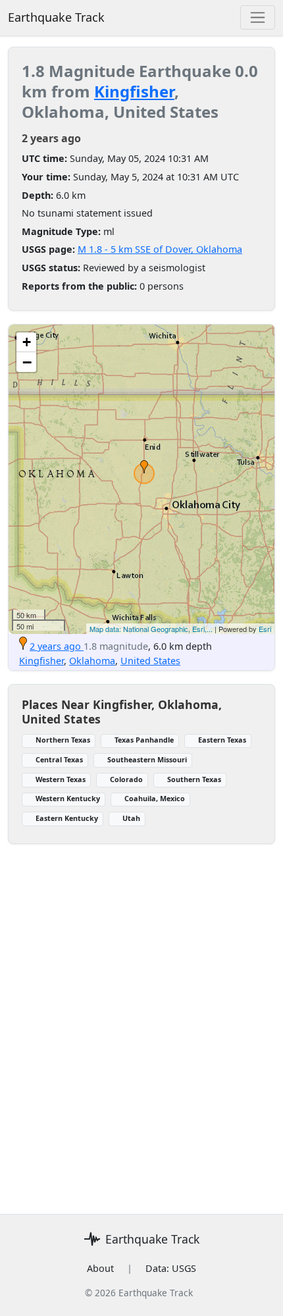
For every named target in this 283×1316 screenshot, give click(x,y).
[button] (144, 466)
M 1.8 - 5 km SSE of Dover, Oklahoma (160, 249)
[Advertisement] (141, 1021)
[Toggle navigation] (257, 17)
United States (150, 660)
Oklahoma (92, 660)
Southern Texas (194, 779)
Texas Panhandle (144, 740)
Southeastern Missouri (147, 759)
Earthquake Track (56, 17)
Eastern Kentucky (67, 818)
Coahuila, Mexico (154, 798)
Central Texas (59, 759)
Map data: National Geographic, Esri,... (151, 628)
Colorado (126, 779)
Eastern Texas (222, 740)
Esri (265, 628)
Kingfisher (134, 91)
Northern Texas (63, 740)
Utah (131, 818)
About (100, 1268)
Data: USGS (170, 1268)
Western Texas (61, 779)
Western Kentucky (68, 798)
